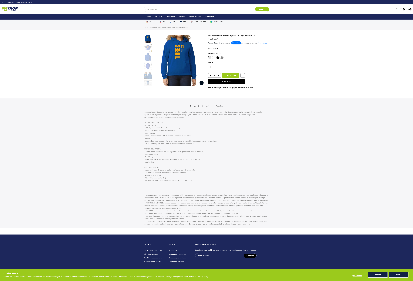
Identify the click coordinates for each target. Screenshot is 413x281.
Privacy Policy (203, 277)
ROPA (149, 17)
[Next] (201, 60)
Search (262, 9)
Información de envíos (152, 262)
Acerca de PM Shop (176, 262)
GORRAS (182, 17)
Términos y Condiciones (153, 250)
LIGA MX (152, 22)
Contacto (173, 250)
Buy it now (226, 82)
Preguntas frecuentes (177, 254)
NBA (174, 22)
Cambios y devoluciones (153, 258)
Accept (378, 275)
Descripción (195, 106)
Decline (399, 275)
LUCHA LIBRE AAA (200, 22)
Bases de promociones (177, 258)
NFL (164, 22)
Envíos (208, 106)
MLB (184, 22)
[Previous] (157, 60)
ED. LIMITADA (209, 17)
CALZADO (158, 17)
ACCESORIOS (170, 17)
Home (146, 27)
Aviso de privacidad (151, 254)
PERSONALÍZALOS (195, 17)
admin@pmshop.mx (25, 2)
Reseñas (219, 106)
